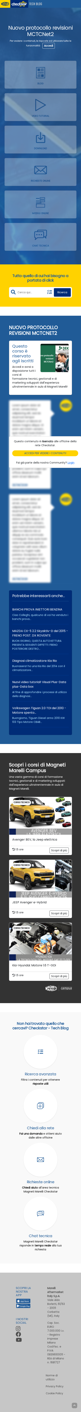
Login (71, 463)
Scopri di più (59, 850)
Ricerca (62, 292)
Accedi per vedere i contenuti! (45, 453)
